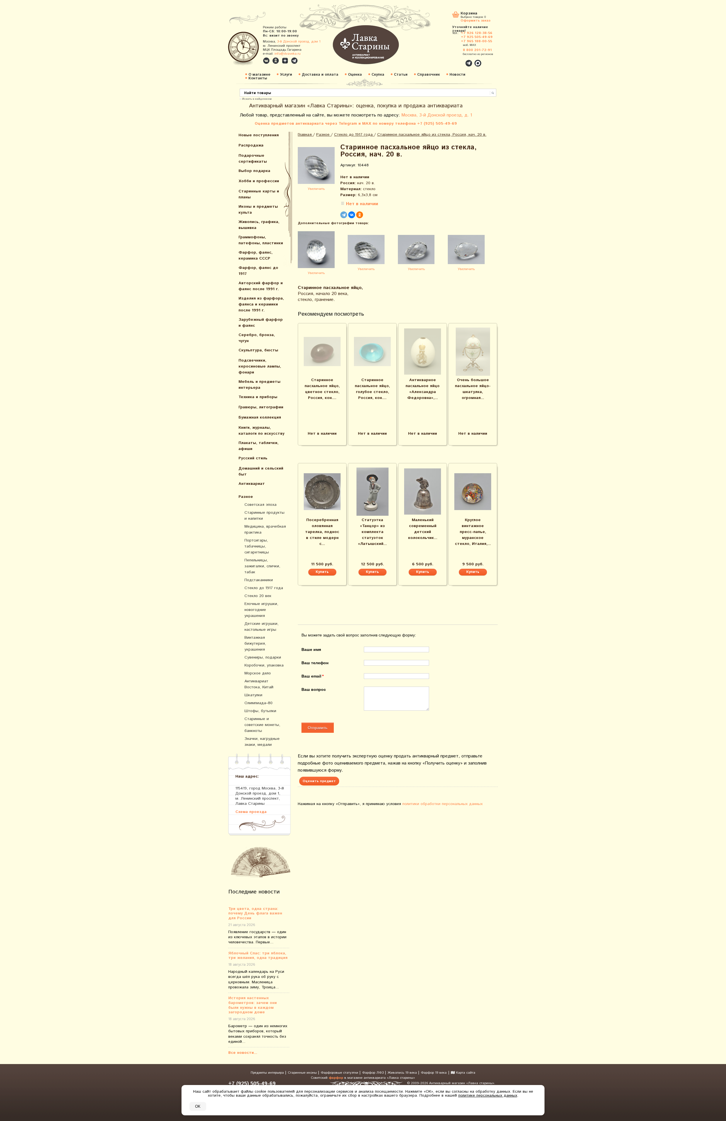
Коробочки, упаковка (264, 665)
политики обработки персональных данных (442, 804)
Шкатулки (253, 695)
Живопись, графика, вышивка (259, 225)
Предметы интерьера (268, 1072)
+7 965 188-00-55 (476, 41)
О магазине (259, 75)
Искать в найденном (257, 98)
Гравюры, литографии (261, 407)
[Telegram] (343, 214)
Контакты (257, 78)
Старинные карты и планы (259, 194)
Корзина (469, 13)
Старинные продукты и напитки (264, 515)
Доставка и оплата (320, 75)
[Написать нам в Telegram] (456, 60)
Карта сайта (465, 1072)
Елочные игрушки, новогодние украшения (261, 610)
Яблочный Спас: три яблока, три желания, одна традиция (258, 956)
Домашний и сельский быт (261, 471)
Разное (246, 497)
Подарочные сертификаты (253, 158)
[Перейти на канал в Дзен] (285, 60)
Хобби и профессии (259, 181)
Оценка (355, 75)
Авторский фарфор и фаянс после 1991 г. (261, 286)
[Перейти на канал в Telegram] (294, 60)
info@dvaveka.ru (288, 53)
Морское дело (257, 673)
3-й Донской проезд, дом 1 (298, 41)
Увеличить (316, 188)
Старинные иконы (303, 1072)
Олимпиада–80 (258, 703)
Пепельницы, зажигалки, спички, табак (262, 566)
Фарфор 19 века (434, 1072)
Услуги (286, 75)
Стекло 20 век (257, 596)
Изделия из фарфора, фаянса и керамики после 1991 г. (261, 304)
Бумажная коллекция (260, 417)
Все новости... (242, 1053)
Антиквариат (252, 484)
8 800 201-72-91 (477, 50)
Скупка (378, 75)
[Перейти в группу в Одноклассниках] (275, 60)
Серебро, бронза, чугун (257, 338)
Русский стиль (253, 458)
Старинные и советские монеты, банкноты (262, 725)
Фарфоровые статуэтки (340, 1072)
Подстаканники (258, 580)
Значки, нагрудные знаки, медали (262, 742)
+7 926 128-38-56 (476, 33)
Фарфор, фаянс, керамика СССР (256, 255)
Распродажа (251, 145)
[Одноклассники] (359, 214)
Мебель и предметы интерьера (259, 384)
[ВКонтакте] (351, 214)
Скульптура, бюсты (258, 350)
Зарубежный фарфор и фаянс (261, 322)
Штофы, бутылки (260, 711)
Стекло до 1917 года (263, 588)
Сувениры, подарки (262, 657)
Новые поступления (259, 135)
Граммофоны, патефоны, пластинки (261, 240)
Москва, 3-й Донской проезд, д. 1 (436, 115)
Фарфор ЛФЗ (373, 1072)
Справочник (428, 75)
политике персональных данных (487, 1095)
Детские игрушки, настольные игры (261, 626)
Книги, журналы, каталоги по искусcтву (261, 430)
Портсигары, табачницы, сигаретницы (256, 546)
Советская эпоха (260, 505)
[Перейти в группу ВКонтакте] (266, 60)
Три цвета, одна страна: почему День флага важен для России (255, 913)
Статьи (401, 75)
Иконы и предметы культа (258, 209)
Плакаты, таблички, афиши (258, 446)
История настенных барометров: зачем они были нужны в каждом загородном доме (252, 1005)
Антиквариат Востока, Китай (258, 684)
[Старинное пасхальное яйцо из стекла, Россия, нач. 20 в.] (316, 166)
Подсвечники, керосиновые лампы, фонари (260, 366)
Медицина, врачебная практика (265, 529)
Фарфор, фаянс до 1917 (258, 271)
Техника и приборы (258, 397)
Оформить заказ (475, 20)
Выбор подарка (254, 171)
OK (198, 1106)
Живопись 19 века (403, 1072)
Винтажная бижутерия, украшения (255, 643)
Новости (457, 75)
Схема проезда (251, 811)
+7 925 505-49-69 (477, 37)
